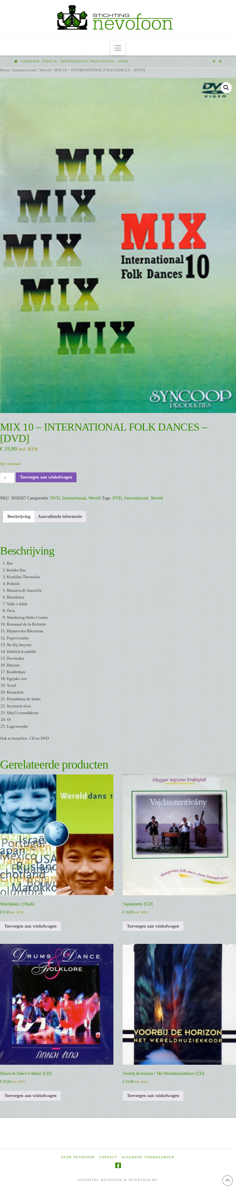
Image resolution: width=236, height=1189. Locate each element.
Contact (108, 1157)
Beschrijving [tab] (18, 516)
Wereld (45, 70)
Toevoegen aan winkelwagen (46, 477)
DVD (55, 498)
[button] (118, 48)
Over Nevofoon (78, 1157)
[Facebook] (118, 1165)
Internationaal (24, 70)
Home (5, 70)
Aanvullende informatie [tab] (60, 516)
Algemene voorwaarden (148, 1157)
